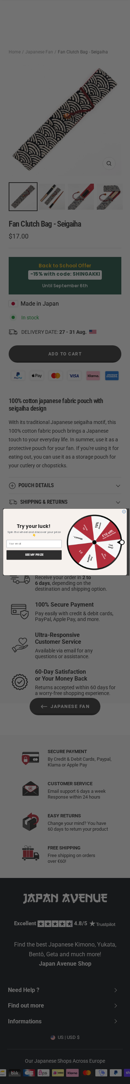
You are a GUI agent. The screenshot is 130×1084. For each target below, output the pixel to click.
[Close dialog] (124, 511)
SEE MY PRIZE (34, 555)
